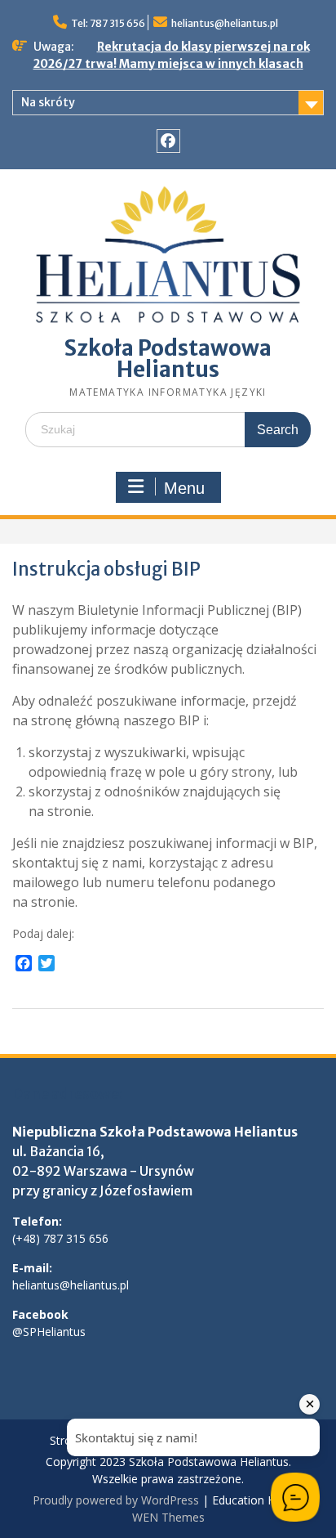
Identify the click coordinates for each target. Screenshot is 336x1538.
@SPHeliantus (49, 1331)
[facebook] (168, 141)
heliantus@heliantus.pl (224, 23)
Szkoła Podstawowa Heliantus (168, 358)
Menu (184, 488)
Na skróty (48, 102)
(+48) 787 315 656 (60, 1238)
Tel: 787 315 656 (108, 23)
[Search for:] (168, 429)
